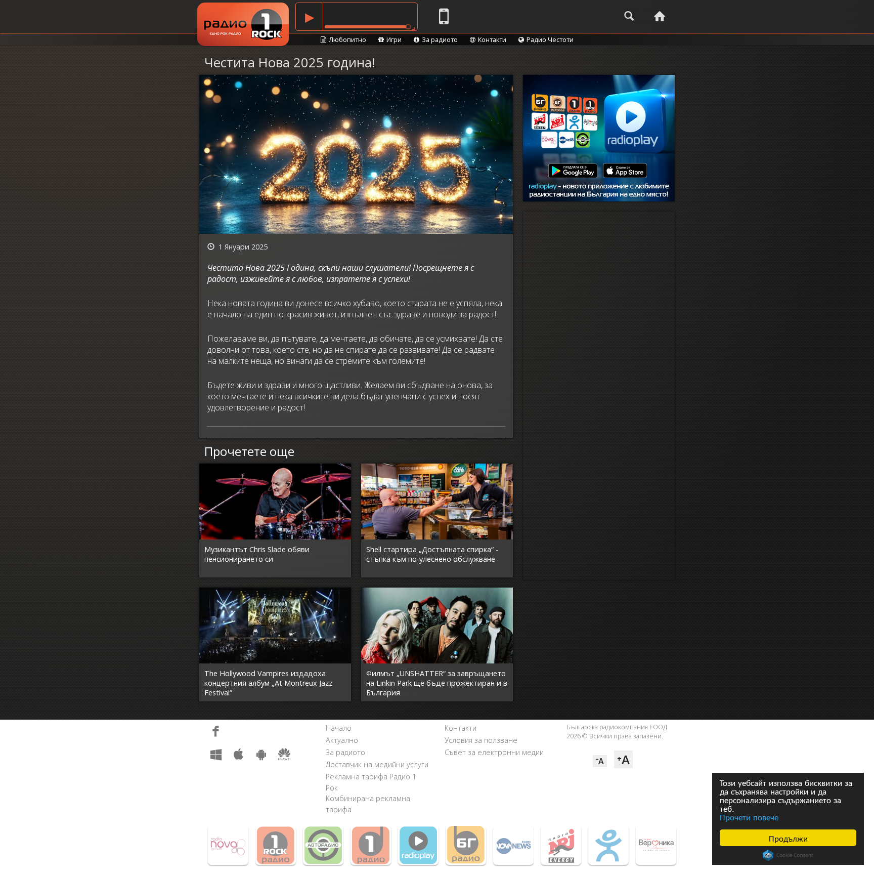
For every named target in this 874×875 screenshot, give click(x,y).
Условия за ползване (481, 740)
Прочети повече (749, 816)
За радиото (440, 39)
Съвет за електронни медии (494, 752)
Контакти (492, 39)
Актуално (342, 740)
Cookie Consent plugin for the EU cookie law (788, 855)
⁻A (600, 761)
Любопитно (347, 39)
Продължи (788, 837)
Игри (394, 39)
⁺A (623, 759)
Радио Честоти (550, 39)
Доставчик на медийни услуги (377, 764)
